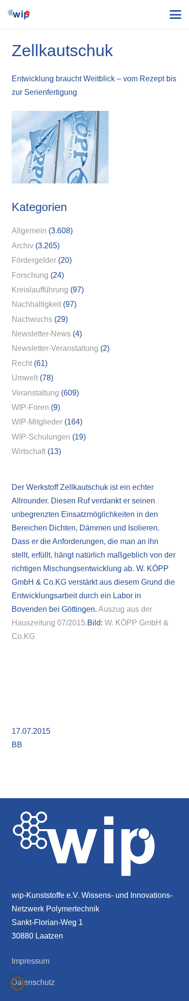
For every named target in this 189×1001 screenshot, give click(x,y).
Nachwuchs (32, 319)
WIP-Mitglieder (37, 422)
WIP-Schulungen (41, 437)
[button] (175, 14)
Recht (22, 363)
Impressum (30, 961)
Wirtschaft (29, 451)
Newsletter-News (41, 334)
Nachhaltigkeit (36, 304)
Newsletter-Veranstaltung (55, 348)
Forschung (30, 275)
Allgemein (29, 231)
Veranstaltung (35, 393)
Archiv (22, 246)
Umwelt (25, 378)
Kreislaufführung (40, 290)
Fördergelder (34, 260)
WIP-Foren (30, 407)
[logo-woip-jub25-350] (19, 14)
